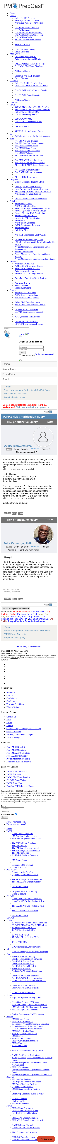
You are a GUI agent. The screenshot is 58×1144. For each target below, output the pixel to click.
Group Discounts (22, 52)
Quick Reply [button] (7, 513)
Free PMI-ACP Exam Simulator (28, 160)
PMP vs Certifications (24, 252)
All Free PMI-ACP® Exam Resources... (32, 165)
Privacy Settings (13, 737)
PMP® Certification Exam (26, 215)
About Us (10, 692)
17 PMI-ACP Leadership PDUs (28, 121)
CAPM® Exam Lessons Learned (29, 312)
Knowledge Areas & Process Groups (30, 211)
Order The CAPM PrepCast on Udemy (31, 85)
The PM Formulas (22, 30)
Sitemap (9, 725)
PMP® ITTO (20, 220)
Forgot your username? (44, 354)
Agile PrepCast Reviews (25, 271)
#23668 (50, 422)
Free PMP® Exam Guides (26, 148)
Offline (8, 449)
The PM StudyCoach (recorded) (28, 32)
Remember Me (28, 355)
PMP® (13, 15)
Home (12, 13)
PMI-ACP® (15, 54)
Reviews (13, 261)
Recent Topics (9, 369)
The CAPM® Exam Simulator (28, 95)
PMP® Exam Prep (14, 783)
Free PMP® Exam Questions (27, 297)
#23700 (50, 520)
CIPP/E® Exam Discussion (26, 321)
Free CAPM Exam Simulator (27, 170)
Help (8, 720)
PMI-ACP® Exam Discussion (27, 302)
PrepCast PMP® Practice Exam (19, 786)
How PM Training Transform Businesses (32, 189)
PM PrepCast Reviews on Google (29, 266)
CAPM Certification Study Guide (29, 239)
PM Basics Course (22, 44)
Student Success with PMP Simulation (31, 199)
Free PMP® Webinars (24, 153)
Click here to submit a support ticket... (33, 407)
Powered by (22, 646)
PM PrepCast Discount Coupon (19, 734)
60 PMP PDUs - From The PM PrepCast (32, 107)
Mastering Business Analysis (18, 762)
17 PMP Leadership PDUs (26, 114)
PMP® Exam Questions (25, 223)
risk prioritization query (14, 397)
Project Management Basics (18, 759)
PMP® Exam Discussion (25, 292)
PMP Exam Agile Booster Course (29, 23)
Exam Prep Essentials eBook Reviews (31, 278)
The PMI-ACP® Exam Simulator (29, 66)
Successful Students (23, 288)
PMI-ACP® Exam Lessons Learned (30, 305)
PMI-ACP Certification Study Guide (30, 235)
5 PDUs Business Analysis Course (29, 131)
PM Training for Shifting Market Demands (33, 191)
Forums (6, 364)
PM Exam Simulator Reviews (27, 268)
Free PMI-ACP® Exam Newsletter (30, 162)
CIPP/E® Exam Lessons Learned (29, 324)
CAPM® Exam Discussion (26, 309)
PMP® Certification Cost (25, 206)
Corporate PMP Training (25, 49)
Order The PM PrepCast (25, 18)
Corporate (14, 179)
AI (11, 133)
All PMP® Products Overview (28, 40)
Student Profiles (21, 285)
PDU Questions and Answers (27, 317)
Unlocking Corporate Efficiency (28, 186)
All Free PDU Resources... (26, 177)
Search (5, 379)
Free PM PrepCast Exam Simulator (30, 143)
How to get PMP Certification (27, 218)
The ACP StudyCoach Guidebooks (30, 64)
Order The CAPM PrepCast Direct (29, 83)
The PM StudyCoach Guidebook (29, 35)
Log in (4, 817)
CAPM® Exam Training (17, 780)
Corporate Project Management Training (23, 728)
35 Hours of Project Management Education (33, 208)
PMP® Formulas (22, 227)
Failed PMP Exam (22, 230)
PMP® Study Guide (23, 203)
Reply (14, 513)
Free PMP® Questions (16, 750)
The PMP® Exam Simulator (27, 27)
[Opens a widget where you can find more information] (46, 1139)
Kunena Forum (34, 646)
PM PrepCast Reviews (24, 264)
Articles (13, 201)
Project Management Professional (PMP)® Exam (27, 390)
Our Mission (11, 698)
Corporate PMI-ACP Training (27, 76)
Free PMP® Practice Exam (26, 146)
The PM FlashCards (23, 37)
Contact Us (11, 717)
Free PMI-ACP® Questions (18, 753)
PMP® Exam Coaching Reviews (29, 273)
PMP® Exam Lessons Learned (28, 295)
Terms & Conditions (15, 704)
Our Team (10, 695)
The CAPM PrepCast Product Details (31, 90)
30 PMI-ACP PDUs (23, 119)
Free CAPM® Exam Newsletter (28, 172)
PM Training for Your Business (28, 194)
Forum (13, 290)
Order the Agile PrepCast (25, 56)
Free (12, 138)
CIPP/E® (14, 102)
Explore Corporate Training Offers (29, 182)
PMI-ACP (14, 658)
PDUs (12, 105)
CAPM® (14, 80)
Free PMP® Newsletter (16, 747)
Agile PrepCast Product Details (28, 59)
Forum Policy (8, 374)
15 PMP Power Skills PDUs (27, 112)
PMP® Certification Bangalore (28, 225)
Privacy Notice (12, 707)
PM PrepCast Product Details (27, 20)
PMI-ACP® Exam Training (18, 777)
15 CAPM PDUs (22, 126)
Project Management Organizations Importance (35, 259)
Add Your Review (22, 283)
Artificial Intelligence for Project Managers (33, 136)
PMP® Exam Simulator (16, 771)
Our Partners (11, 701)
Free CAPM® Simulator (16, 756)
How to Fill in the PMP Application (30, 213)
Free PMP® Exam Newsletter (27, 150)
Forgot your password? (16, 822)
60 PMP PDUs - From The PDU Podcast (32, 109)
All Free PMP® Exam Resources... (30, 155)
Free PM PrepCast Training (26, 141)
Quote (20, 513)
